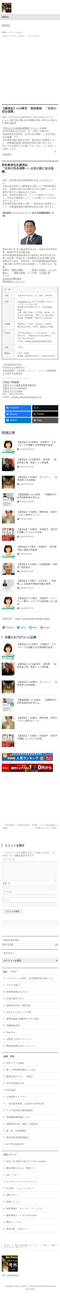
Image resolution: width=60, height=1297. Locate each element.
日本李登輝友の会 (15, 1083)
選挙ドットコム (14, 1222)
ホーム (7, 1245)
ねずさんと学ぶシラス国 (18, 1012)
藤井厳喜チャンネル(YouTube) (21, 1215)
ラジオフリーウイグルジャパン (22, 1181)
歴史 (52, 120)
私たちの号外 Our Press (26, 1286)
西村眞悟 (39, 619)
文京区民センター (25, 302)
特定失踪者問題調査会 (17, 1137)
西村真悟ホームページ (14, 281)
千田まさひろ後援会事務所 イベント (21, 128)
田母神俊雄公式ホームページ (20, 1046)
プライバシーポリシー (14, 1247)
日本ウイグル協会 (15, 1063)
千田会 (17, 619)
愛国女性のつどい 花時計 (19, 1076)
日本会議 (10, 1090)
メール (7, 891)
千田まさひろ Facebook (15, 388)
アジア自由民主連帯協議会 (19, 1110)
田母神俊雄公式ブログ (17, 992)
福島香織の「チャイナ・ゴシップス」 (25, 1208)
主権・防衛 (14, 120)
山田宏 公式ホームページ (19, 1039)
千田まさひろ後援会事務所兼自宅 (19, 385)
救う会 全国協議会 (16, 1130)
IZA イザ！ (12, 1175)
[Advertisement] (30, 70)
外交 (26, 120)
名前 (6, 883)
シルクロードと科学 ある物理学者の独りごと (29, 978)
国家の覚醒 (17, 270)
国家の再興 (19, 272)
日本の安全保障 (28, 619)
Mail (53, 1245)
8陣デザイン (12, 1195)
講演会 (47, 619)
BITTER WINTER (15, 1144)
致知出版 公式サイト (17, 1229)
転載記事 (12, 123)
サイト (6, 900)
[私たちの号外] (6, 9)
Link (45, 1245)
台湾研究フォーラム (16, 1096)
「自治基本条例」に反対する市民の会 (25, 1103)
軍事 (6, 123)
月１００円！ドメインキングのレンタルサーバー (26, 762)
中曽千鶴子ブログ (15, 998)
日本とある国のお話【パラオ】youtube (26, 1161)
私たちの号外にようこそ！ (26, 1245)
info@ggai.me (13, 1275)
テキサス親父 (13, 985)
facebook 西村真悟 (12, 278)
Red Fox (10, 1032)
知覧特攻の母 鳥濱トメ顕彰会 (22, 1124)
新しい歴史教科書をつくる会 (20, 1069)
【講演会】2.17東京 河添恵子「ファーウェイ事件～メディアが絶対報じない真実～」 (37, 601)
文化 (48, 120)
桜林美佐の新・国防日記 (18, 1005)
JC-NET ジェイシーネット (20, 1188)
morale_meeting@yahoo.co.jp (38, 341)
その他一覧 (44, 272)
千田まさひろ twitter (13, 391)
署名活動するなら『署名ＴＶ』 (22, 1168)
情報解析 (32, 120)
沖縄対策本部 (13, 1025)
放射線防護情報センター (18, 1117)
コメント (8, 859)
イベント (5, 120)
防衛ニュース (13, 1201)
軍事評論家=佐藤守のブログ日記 (22, 1018)
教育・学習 (40, 120)
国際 (21, 120)
